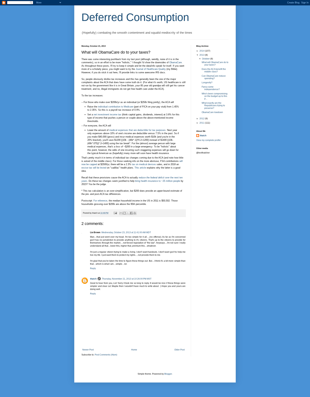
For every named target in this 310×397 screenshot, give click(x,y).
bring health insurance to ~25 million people (157, 181)
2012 (202, 118)
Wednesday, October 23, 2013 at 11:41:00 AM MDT (126, 232)
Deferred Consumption (135, 17)
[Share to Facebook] (131, 213)
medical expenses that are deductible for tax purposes (137, 130)
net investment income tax (107, 114)
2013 (202, 55)
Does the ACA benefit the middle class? (214, 70)
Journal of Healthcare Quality (151, 69)
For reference (100, 200)
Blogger (168, 374)
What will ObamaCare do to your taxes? (215, 63)
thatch (93, 279)
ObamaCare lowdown (212, 112)
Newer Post (88, 349)
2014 (202, 51)
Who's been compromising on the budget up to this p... (214, 96)
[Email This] (121, 213)
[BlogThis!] (124, 213)
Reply (93, 268)
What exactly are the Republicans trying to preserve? (213, 105)
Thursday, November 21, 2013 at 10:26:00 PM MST (126, 279)
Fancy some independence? (211, 88)
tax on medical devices (144, 164)
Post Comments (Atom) (106, 354)
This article (140, 167)
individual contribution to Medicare (115, 106)
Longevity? (207, 82)
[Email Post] (115, 213)
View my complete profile (208, 140)
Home (134, 349)
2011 (202, 123)
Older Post (179, 349)
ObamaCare (175, 62)
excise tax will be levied (93, 167)
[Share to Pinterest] (135, 213)
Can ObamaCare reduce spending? (214, 77)
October (206, 58)
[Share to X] (128, 213)
